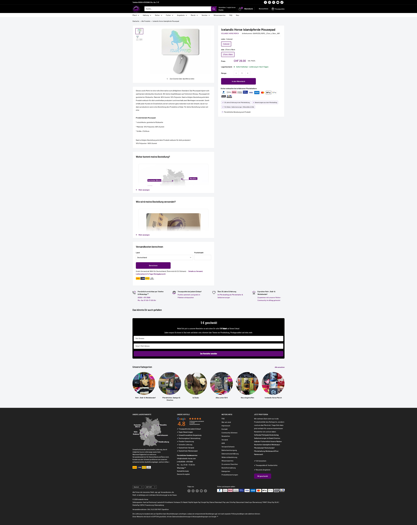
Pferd (134, 15)
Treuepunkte (261, 465)
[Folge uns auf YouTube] (277, 2)
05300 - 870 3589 (144, 297)
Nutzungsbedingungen (200, 517)
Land (138, 252)
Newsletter (226, 436)
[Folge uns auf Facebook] (265, 2)
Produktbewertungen (230, 475)
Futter (168, 15)
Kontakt (225, 429)
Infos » (167, 462)
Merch (193, 15)
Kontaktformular (183, 471)
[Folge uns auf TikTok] (281, 2)
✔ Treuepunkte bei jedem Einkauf (189, 429)
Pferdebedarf (259, 448)
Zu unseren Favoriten (230, 464)
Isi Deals (270, 438)
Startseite (135, 21)
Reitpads (265, 435)
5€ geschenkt (262, 476)
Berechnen (153, 265)
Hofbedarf (258, 435)
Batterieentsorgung (229, 450)
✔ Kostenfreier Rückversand (187, 451)
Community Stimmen (229, 433)
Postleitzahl (198, 252)
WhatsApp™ (181, 468)
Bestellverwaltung (229, 468)
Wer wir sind (226, 422)
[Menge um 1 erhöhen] (247, 73)
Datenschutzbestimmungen (181, 517)
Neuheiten (258, 444)
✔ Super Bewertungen (185, 432)
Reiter (157, 15)
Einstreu (277, 438)
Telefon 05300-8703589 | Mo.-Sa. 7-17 (145, 2)
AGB (223, 443)
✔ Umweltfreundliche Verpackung (189, 435)
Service (204, 15)
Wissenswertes (219, 15)
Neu (237, 15)
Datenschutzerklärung (230, 454)
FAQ (230, 15)
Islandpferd (267, 444)
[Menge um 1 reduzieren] (236, 73)
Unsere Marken (276, 441)
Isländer (257, 441)
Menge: (224, 73)
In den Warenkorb (238, 81)
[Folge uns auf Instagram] (269, 2)
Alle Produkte (145, 21)
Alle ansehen (280, 367)
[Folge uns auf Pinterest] (273, 2)
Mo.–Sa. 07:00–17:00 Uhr (147, 300)
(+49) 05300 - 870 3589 (185, 462)
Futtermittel (265, 441)
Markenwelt (258, 454)
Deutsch (136, 487)
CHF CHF (149, 487)
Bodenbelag (274, 435)
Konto (221, 10)
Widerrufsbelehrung (229, 457)
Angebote (181, 15)
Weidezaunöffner (272, 451)
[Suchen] (213, 8)
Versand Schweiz (228, 447)
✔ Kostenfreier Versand (185, 448)
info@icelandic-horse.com (186, 458)
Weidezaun (276, 444)
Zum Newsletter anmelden (208, 354)
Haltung (146, 15)
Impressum (226, 426)
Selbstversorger (260, 438)
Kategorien (226, 471)
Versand (225, 440)
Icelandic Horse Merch (230, 33)
